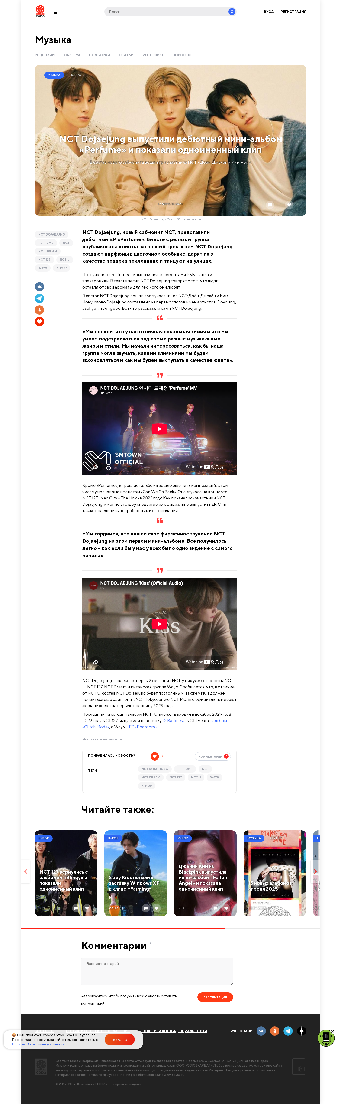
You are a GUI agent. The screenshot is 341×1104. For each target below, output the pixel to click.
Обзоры (72, 55)
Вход (269, 11)
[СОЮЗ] (41, 1066)
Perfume (46, 243)
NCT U (65, 259)
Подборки (99, 55)
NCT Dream (47, 251)
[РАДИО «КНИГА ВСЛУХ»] (326, 1038)
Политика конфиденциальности (174, 1031)
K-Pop (61, 268)
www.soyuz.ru (111, 739)
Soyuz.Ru (40, 11)
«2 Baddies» (173, 720)
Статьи (126, 55)
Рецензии (45, 55)
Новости (181, 55)
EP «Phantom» (143, 726)
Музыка (53, 39)
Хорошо (119, 1040)
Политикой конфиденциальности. (38, 1044)
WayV (42, 268)
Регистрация (293, 11)
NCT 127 (44, 259)
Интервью (153, 55)
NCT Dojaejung (51, 234)
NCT (66, 243)
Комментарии (213, 756)
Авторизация (215, 997)
